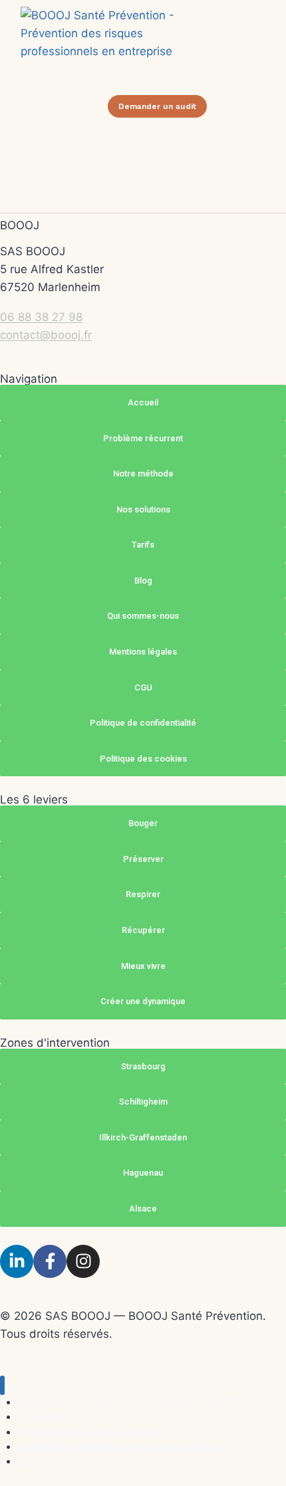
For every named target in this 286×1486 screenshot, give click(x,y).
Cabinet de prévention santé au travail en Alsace (122, 1446)
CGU (27, 1461)
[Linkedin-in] (16, 1261)
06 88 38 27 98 (41, 317)
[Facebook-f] (50, 1261)
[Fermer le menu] (2, 1385)
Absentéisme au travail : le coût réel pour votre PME (129, 1402)
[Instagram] (83, 1261)
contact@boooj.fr (46, 335)
